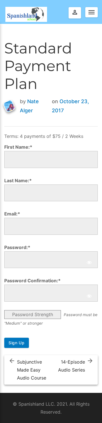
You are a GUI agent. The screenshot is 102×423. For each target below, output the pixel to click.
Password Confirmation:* (32, 280)
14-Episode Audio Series (71, 366)
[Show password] (89, 262)
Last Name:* (18, 180)
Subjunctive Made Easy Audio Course (31, 370)
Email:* (12, 214)
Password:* (17, 247)
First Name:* (18, 147)
